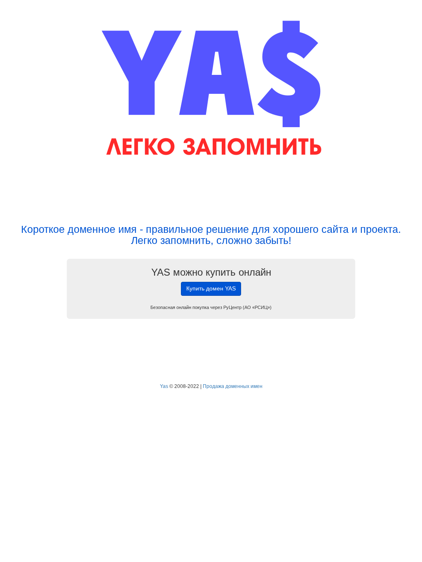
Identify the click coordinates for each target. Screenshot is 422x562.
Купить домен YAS (211, 288)
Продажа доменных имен (233, 386)
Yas (164, 386)
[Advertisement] (211, 192)
